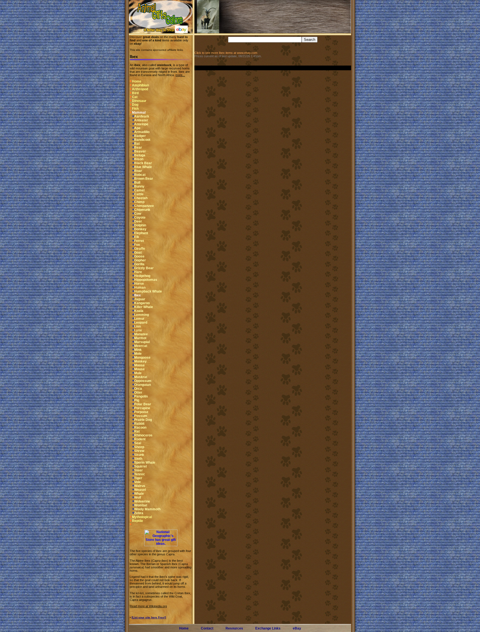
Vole (137, 482)
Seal (137, 443)
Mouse (139, 369)
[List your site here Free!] (149, 617)
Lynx (138, 330)
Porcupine (142, 408)
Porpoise (141, 412)
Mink (138, 350)
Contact (207, 628)
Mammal (139, 112)
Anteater (141, 120)
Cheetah (141, 198)
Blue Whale (143, 167)
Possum (140, 416)
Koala (138, 311)
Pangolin (141, 396)
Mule (138, 373)
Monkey (140, 361)
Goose (139, 256)
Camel (139, 190)
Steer (138, 470)
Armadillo (141, 132)
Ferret (139, 241)
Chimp (139, 202)
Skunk (139, 455)
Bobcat (140, 175)
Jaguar (139, 299)
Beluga (139, 155)
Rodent (140, 439)
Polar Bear (142, 404)
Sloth (138, 459)
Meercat (140, 346)
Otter (138, 392)
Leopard (140, 322)
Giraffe (139, 249)
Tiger (138, 478)
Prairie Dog (143, 420)
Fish (135, 109)
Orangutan (142, 385)
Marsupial (142, 342)
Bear (138, 147)
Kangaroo (142, 303)
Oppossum (142, 381)
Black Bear (143, 163)
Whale (139, 494)
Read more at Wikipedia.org (148, 606)
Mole (138, 354)
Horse (139, 284)
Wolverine (142, 501)
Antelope (141, 124)
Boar (138, 171)
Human (140, 287)
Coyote (140, 217)
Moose (139, 365)
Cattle (139, 194)
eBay (297, 628)
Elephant (141, 233)
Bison (138, 159)
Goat (138, 252)
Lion (137, 326)
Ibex (137, 295)
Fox (137, 245)
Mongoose (142, 357)
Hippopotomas (145, 280)
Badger (140, 136)
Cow (137, 214)
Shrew (139, 451)
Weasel (140, 490)
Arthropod (140, 89)
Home (136, 81)
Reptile (137, 521)
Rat (137, 431)
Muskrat (140, 377)
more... (180, 75)
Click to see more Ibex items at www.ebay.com (225, 52)
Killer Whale (143, 307)
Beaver (140, 151)
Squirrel (140, 466)
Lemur (139, 319)
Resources (234, 628)
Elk (136, 237)
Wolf (137, 497)
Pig (136, 400)
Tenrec (139, 474)
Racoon (140, 427)
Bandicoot (142, 140)
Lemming (141, 315)
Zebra (138, 513)
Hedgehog (142, 276)
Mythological (142, 517)
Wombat (140, 505)
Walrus (139, 486)
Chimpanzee (144, 206)
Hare (138, 272)
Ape (137, 128)
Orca (138, 389)
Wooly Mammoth (147, 509)
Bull (137, 182)
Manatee (141, 334)
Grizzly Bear (144, 268)
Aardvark (141, 116)
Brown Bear (143, 179)
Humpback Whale (148, 291)
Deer (138, 221)
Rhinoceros (143, 435)
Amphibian (140, 85)
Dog (135, 105)
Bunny (139, 186)
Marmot (140, 338)
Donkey (140, 229)
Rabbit (139, 424)
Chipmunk (142, 210)
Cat (135, 97)
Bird (135, 93)
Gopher (140, 260)
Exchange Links (268, 628)
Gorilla (139, 264)
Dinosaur (139, 101)
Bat (137, 144)
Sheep (139, 447)
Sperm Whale (144, 462)
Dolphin (140, 225)
